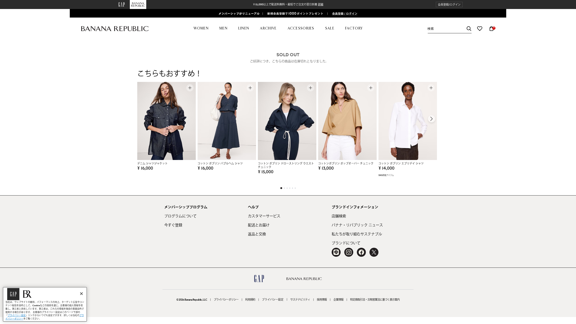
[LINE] (336, 252)
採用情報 (322, 299)
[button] (449, 4)
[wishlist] (479, 28)
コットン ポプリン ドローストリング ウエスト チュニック (286, 165)
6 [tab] (295, 188)
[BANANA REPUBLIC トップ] (114, 28)
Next (431, 118)
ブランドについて (346, 243)
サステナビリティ (300, 299)
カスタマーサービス (264, 216)
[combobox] (450, 28)
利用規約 (250, 299)
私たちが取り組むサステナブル (357, 234)
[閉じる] (81, 294)
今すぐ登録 (173, 225)
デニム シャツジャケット (152, 163)
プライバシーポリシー (226, 299)
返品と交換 (257, 234)
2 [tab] (284, 188)
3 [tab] (287, 188)
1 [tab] (281, 188)
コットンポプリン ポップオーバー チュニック (346, 163)
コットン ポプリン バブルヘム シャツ (220, 163)
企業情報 (338, 299)
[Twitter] (373, 252)
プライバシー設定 (273, 299)
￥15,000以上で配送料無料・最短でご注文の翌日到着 (288, 4)
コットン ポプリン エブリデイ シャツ (401, 163)
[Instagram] (348, 252)
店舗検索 (339, 216)
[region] (45, 304)
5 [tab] (292, 188)
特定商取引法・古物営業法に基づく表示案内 (375, 299)
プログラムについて (180, 216)
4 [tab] (289, 188)
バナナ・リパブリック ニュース (357, 225)
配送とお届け (259, 225)
